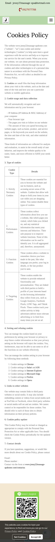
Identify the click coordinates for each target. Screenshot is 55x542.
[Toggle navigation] (51, 20)
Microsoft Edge (33, 374)
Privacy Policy (11, 531)
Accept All (36, 536)
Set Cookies (20, 536)
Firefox (30, 377)
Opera (29, 380)
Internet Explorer (34, 371)
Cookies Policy (29, 531)
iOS (38, 367)
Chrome (30, 364)
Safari (29, 367)
